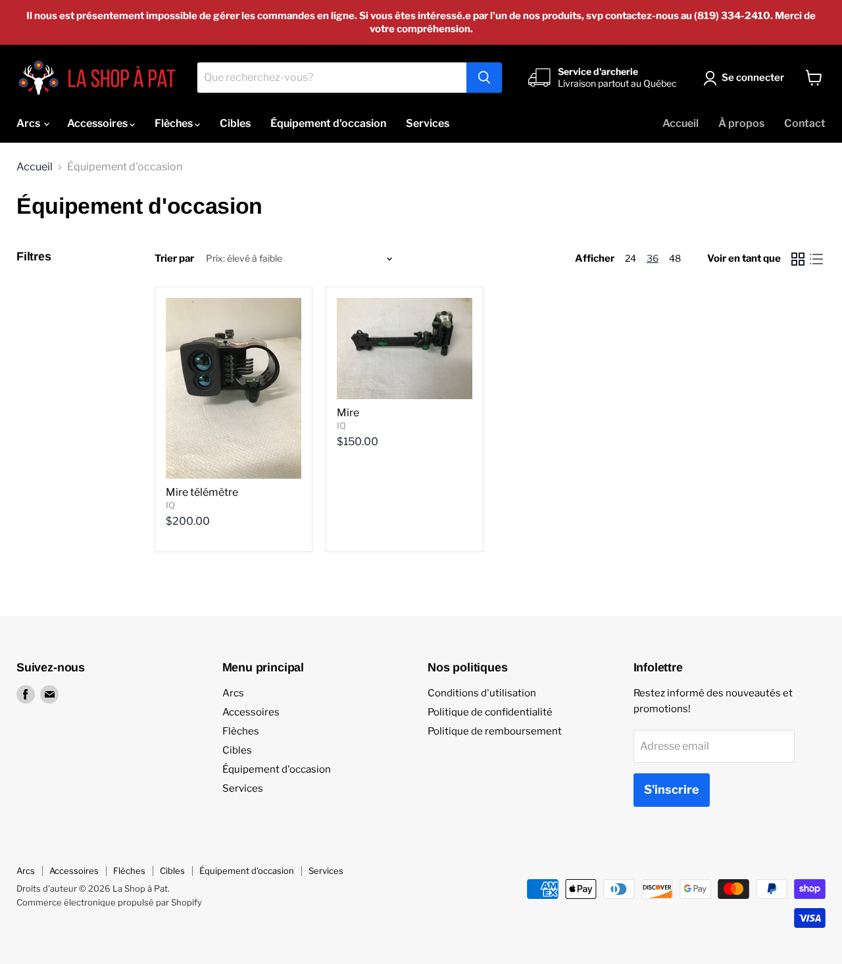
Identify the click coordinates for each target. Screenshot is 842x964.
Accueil (680, 123)
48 (675, 258)
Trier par (174, 258)
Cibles (235, 123)
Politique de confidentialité (490, 712)
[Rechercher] (484, 77)
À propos (741, 123)
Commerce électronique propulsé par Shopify (109, 902)
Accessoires (98, 123)
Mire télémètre (202, 492)
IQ (170, 505)
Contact (805, 123)
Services (427, 123)
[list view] (816, 259)
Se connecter (753, 78)
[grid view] (798, 259)
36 (652, 258)
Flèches (175, 123)
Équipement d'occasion (328, 123)
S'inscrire (671, 789)
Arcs (29, 123)
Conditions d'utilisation (482, 693)
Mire (348, 412)
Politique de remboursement (495, 731)
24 (630, 258)
